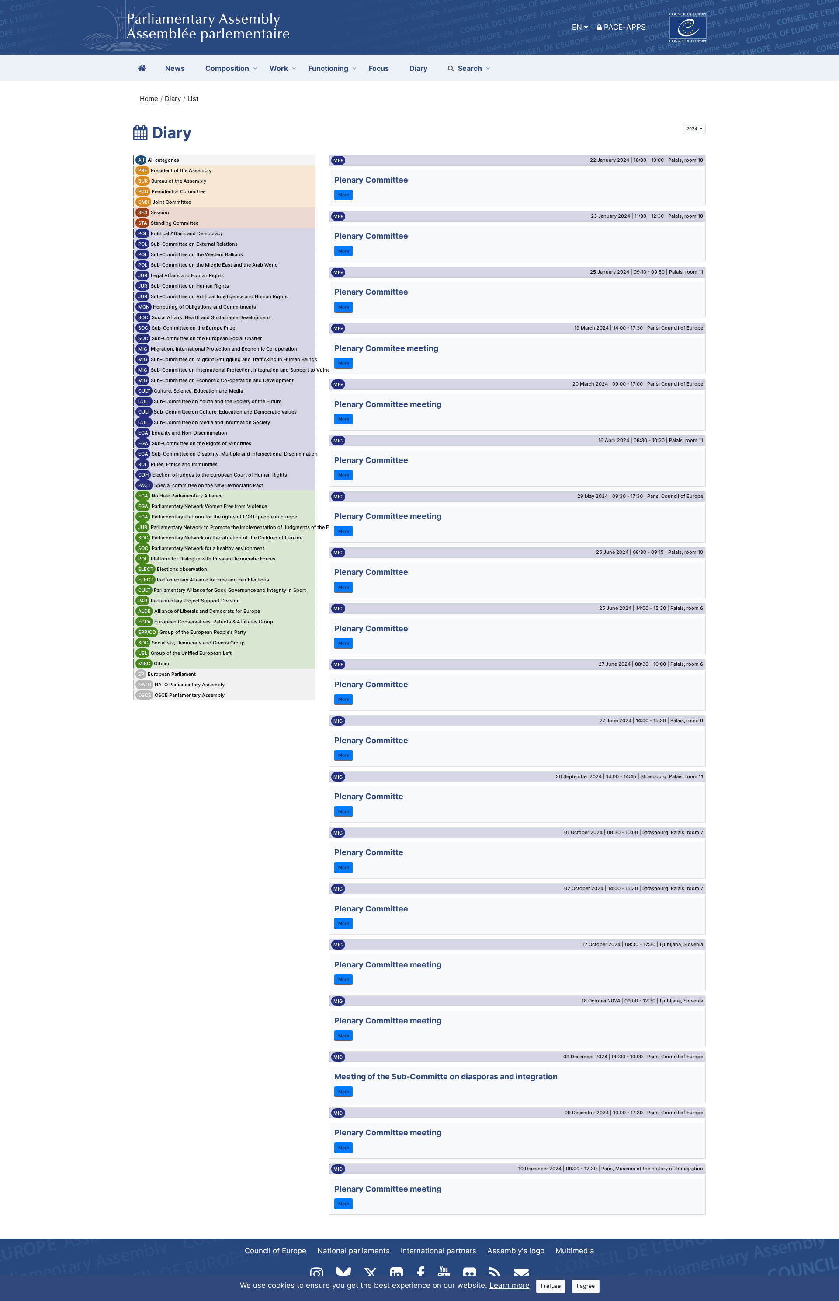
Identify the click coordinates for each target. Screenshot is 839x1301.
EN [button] (577, 27)
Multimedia (574, 1250)
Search (470, 68)
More (343, 194)
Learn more (509, 1285)
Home (149, 98)
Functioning (328, 68)
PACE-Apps (625, 27)
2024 (692, 128)
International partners (438, 1250)
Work (279, 68)
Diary (173, 98)
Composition (227, 68)
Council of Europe (275, 1250)
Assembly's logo (515, 1250)
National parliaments (353, 1250)
